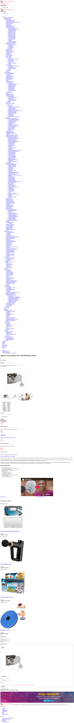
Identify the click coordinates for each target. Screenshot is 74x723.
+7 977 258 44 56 (4, 4)
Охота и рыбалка (7, 322)
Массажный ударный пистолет (6, 564)
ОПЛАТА (8, 456)
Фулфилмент (4, 345)
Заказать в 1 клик (3, 420)
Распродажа (6, 340)
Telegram (3, 720)
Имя (1, 362)
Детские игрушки (7, 72)
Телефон (1, 363)
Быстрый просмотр (3, 503)
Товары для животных (8, 310)
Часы (5, 308)
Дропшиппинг (4, 710)
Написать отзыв (3, 496)
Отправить (3, 686)
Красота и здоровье (7, 19)
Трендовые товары (7, 18)
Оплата (3, 343)
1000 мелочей (6, 307)
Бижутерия (6, 309)
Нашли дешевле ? (3, 421)
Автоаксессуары (7, 285)
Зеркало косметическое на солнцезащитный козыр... (9, 531)
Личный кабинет (5, 714)
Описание (2, 456)
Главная (3, 350)
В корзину (2, 419)
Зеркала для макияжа (6, 352)
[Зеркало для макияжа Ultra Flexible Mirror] (15, 392)
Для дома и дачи (7, 117)
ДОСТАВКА (13, 456)
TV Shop (5, 268)
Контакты (4, 347)
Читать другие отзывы (41, 496)
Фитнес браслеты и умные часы (9, 257)
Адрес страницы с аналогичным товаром (7, 365)
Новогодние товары (7, 336)
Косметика (6, 330)
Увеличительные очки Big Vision (6, 597)
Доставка (4, 342)
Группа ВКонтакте (5, 721)
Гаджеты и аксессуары (8, 231)
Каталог (3, 16)
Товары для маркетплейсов (9, 17)
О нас (3, 346)
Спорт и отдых (7, 269)
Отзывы (3, 341)
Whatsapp (4, 719)
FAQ (3, 712)
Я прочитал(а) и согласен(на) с (18, 685)
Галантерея (6, 261)
